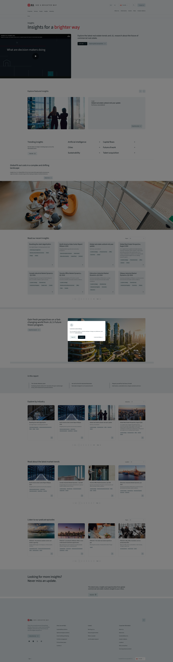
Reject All (73, 337)
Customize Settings (98, 337)
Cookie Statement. (78, 332)
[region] (86, 331)
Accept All (82, 337)
